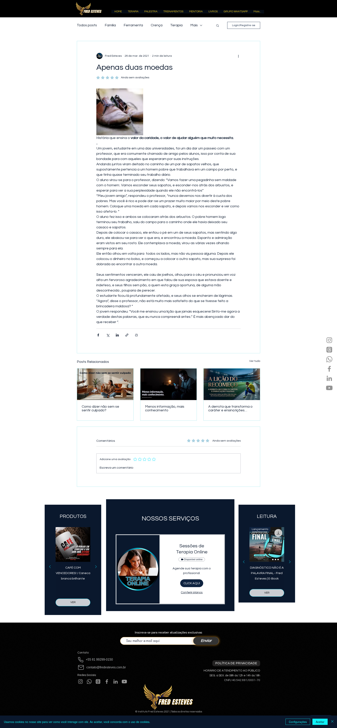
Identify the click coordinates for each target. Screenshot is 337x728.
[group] (73, 566)
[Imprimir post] (136, 335)
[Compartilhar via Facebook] (98, 335)
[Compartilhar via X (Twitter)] (108, 335)
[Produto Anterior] (50, 566)
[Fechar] (332, 722)
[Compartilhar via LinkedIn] (117, 335)
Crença (156, 25)
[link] (191, 549)
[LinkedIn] (329, 378)
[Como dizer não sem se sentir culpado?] (105, 384)
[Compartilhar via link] (127, 335)
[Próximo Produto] (96, 566)
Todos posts (87, 25)
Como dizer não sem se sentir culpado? (100, 408)
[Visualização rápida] (73, 544)
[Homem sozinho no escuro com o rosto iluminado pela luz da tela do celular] (168, 384)
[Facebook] (329, 369)
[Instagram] (329, 340)
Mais (194, 25)
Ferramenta (133, 25)
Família (110, 25)
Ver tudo (254, 361)
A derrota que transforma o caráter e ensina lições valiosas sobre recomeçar (230, 408)
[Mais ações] (238, 56)
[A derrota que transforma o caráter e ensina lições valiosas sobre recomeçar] (232, 384)
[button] (133, 13)
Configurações (298, 722)
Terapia (176, 25)
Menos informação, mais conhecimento (164, 408)
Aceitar (320, 722)
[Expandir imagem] (119, 111)
